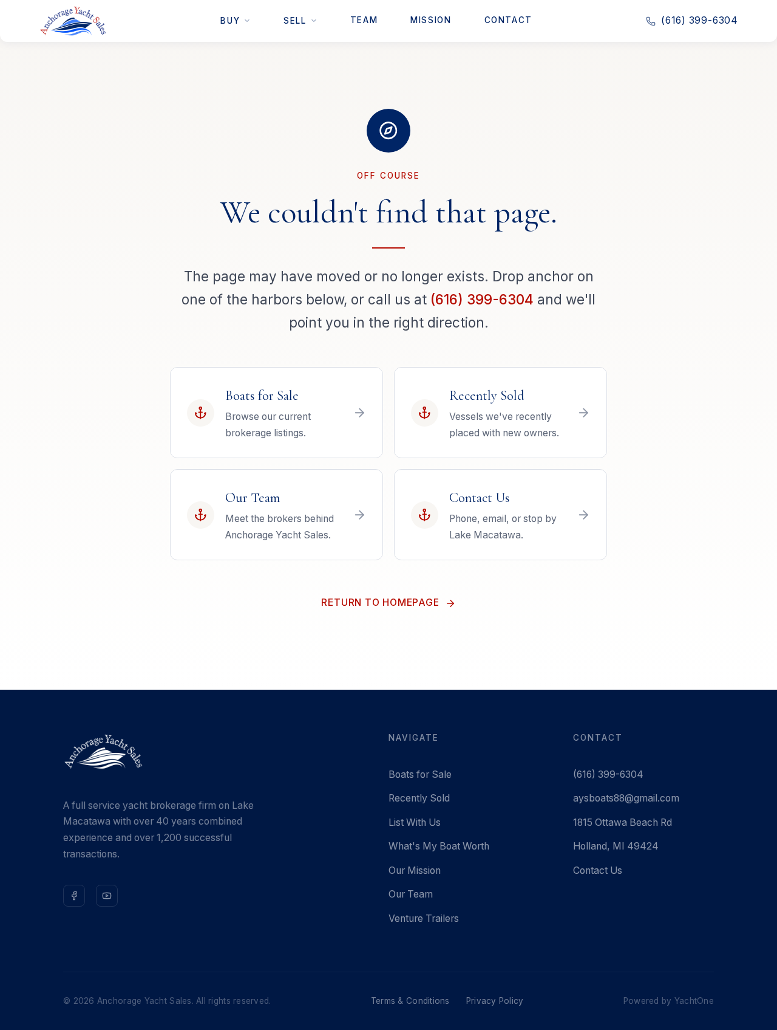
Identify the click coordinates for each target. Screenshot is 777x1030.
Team (364, 20)
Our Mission (414, 870)
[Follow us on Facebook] (74, 896)
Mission (430, 20)
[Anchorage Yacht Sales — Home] (73, 20)
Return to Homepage (380, 602)
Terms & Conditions (410, 1001)
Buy (230, 21)
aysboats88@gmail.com (626, 798)
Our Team (410, 894)
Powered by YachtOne (668, 1001)
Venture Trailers (423, 918)
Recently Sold (419, 798)
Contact (508, 20)
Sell (294, 21)
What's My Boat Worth (438, 846)
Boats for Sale (420, 774)
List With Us (414, 822)
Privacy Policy (495, 1001)
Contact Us (597, 870)
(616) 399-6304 (699, 20)
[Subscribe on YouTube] (107, 896)
